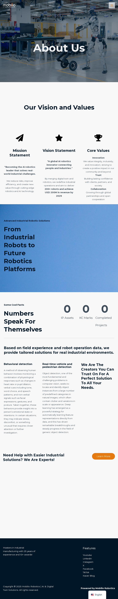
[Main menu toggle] (112, 5)
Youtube (87, 555)
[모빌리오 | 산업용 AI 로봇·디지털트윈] (9, 5)
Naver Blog (89, 575)
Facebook (88, 569)
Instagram (88, 562)
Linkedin (87, 558)
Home (54, 34)
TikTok (86, 572)
